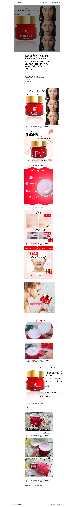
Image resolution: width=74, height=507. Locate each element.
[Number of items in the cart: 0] (59, 2)
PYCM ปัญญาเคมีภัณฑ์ (17, 2)
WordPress (58, 504)
